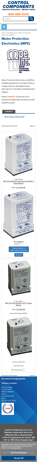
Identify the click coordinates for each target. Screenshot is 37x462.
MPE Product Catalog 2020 (14, 117)
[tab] (8, 111)
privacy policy (16, 448)
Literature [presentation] (9, 111)
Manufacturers (12, 33)
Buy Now (19, 255)
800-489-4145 (18, 14)
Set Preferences (18, 453)
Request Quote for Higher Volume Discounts (19, 249)
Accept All (18, 458)
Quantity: (17, 244)
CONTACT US (12, 97)
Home (4, 33)
